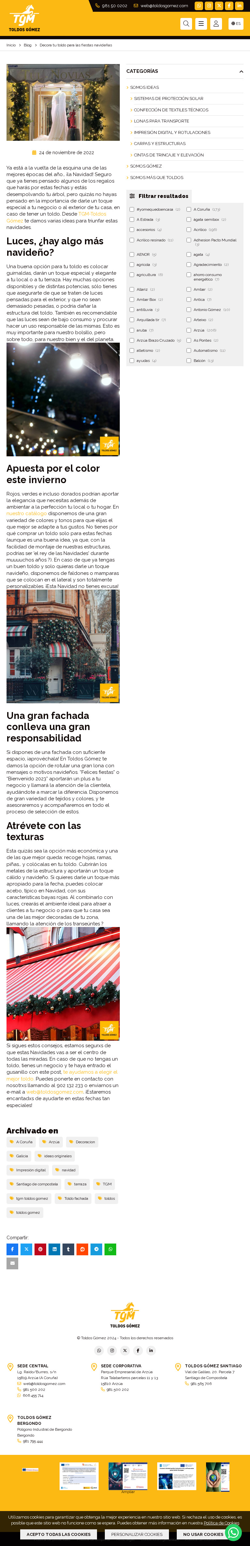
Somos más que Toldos (156, 177)
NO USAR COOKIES (203, 1534)
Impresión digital (31, 1170)
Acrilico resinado (155, 240)
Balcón (204, 360)
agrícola (147, 264)
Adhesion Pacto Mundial (215, 242)
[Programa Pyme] (225, 1477)
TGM (107, 1184)
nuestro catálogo (27, 513)
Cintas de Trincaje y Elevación (169, 155)
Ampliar (128, 1492)
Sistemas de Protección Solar (168, 98)
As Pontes (206, 340)
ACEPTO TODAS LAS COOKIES (58, 1534)
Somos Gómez (146, 166)
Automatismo (209, 350)
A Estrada (148, 219)
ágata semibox (210, 219)
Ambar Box (150, 299)
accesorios (149, 229)
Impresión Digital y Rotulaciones (172, 132)
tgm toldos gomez (32, 1198)
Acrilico (205, 229)
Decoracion (85, 1142)
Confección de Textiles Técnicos (171, 109)
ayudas (146, 360)
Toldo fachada (76, 1198)
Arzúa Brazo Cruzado (159, 340)
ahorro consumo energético (208, 276)
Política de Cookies (221, 1523)
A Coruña (24, 1142)
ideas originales (58, 1156)
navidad (69, 1170)
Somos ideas (144, 87)
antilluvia (148, 309)
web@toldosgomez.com (164, 5)
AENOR (146, 254)
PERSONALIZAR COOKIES (136, 1534)
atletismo (148, 350)
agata (202, 254)
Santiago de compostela (37, 1184)
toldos (109, 1198)
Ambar (203, 289)
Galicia (22, 1156)
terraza (80, 1184)
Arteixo (203, 319)
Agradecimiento (211, 264)
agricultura (150, 274)
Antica (202, 299)
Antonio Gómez (212, 309)
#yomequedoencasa (158, 209)
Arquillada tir (151, 319)
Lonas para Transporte (161, 121)
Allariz (146, 289)
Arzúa (54, 1142)
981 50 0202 (114, 5)
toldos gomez (28, 1212)
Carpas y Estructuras (160, 143)
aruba (145, 330)
